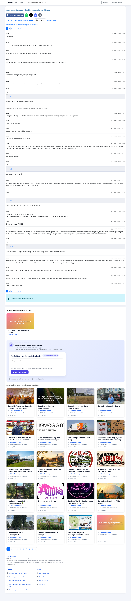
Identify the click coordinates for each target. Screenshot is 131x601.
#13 (112, 143)
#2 (112, 43)
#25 (112, 283)
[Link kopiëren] (40, 15)
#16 (112, 180)
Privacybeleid (51, 20)
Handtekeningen (24, 20)
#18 (112, 211)
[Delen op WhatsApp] (26, 15)
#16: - (12, 247)
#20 (112, 229)
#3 (112, 50)
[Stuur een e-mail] (35, 15)
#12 (112, 136)
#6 (112, 81)
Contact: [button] (42, 2)
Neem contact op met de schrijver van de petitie (22, 25)
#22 (112, 258)
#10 (112, 121)
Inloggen (105, 2)
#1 (112, 34)
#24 (112, 275)
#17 (112, 192)
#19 (112, 221)
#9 (112, 113)
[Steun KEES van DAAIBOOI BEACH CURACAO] (20, 325)
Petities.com (12, 2)
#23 (112, 268)
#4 (112, 59)
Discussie (41, 20)
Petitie (9, 20)
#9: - (12, 169)
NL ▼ (23, 2)
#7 (112, 89)
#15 (112, 161)
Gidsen (9, 570)
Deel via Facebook (16, 15)
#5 (112, 72)
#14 (112, 153)
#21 (112, 239)
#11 (112, 128)
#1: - (12, 97)
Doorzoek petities (32, 2)
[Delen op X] (31, 15)
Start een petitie (117, 2)
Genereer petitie (21, 372)
